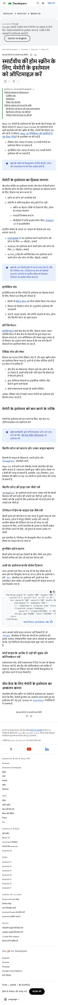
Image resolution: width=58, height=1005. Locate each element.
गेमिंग (4, 800)
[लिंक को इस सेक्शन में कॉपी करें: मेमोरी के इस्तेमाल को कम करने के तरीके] (5, 413)
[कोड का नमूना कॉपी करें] (54, 592)
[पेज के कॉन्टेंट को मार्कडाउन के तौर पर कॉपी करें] (14, 81)
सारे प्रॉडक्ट (6, 975)
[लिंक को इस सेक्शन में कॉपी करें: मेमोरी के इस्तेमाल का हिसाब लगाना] (51, 180)
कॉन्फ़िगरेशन (8, 331)
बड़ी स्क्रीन (5, 833)
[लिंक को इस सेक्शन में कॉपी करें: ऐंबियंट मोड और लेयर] (26, 352)
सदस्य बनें (36, 991)
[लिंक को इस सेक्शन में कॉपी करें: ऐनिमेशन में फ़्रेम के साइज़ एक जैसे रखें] (45, 510)
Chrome (5, 962)
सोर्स (3, 776)
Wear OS (36, 13)
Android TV (7, 850)
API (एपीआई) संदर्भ (9, 908)
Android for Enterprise (11, 767)
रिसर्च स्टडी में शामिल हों (10, 941)
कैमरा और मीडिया (8, 813)
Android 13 (6, 879)
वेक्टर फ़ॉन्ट (21, 301)
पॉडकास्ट (5, 789)
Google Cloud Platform (12, 971)
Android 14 (7, 875)
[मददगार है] (31, 55)
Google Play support (10, 936)
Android (5, 763)
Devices (22, 13)
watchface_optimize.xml (36, 622)
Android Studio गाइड (10, 899)
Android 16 (7, 866)
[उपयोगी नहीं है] (35, 55)
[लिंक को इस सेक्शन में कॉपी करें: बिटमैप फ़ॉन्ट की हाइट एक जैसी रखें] (42, 487)
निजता (4, 818)
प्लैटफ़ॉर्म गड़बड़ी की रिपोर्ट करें (12, 928)
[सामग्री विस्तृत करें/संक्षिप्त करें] (33, 89)
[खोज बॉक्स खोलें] (38, 3)
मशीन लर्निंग (6, 805)
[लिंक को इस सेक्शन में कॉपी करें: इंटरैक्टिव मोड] (19, 287)
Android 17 (6, 862)
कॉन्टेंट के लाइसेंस (36, 730)
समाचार (4, 780)
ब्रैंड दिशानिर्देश (24, 985)
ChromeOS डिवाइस (10, 842)
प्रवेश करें (51, 3)
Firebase (6, 966)
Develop (8, 13)
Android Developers (10, 49)
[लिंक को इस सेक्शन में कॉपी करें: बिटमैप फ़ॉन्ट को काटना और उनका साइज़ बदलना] (5, 452)
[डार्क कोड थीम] (50, 592)
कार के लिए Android (10, 846)
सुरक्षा (4, 772)
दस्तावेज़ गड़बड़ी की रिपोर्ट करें (12, 932)
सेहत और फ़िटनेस (8, 809)
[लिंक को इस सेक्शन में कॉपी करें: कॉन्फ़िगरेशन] (18, 325)
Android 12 (6, 883)
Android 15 (6, 870)
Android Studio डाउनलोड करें (13, 912)
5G (3, 822)
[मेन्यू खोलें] (4, 3)
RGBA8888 (13, 238)
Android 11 (6, 888)
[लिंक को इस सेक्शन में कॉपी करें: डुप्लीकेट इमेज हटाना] (27, 549)
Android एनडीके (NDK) (11, 916)
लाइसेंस (13, 985)
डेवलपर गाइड (6, 903)
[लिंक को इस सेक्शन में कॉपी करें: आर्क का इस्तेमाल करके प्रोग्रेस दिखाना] (45, 565)
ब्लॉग (4, 785)
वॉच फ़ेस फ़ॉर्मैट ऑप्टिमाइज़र (32, 435)
